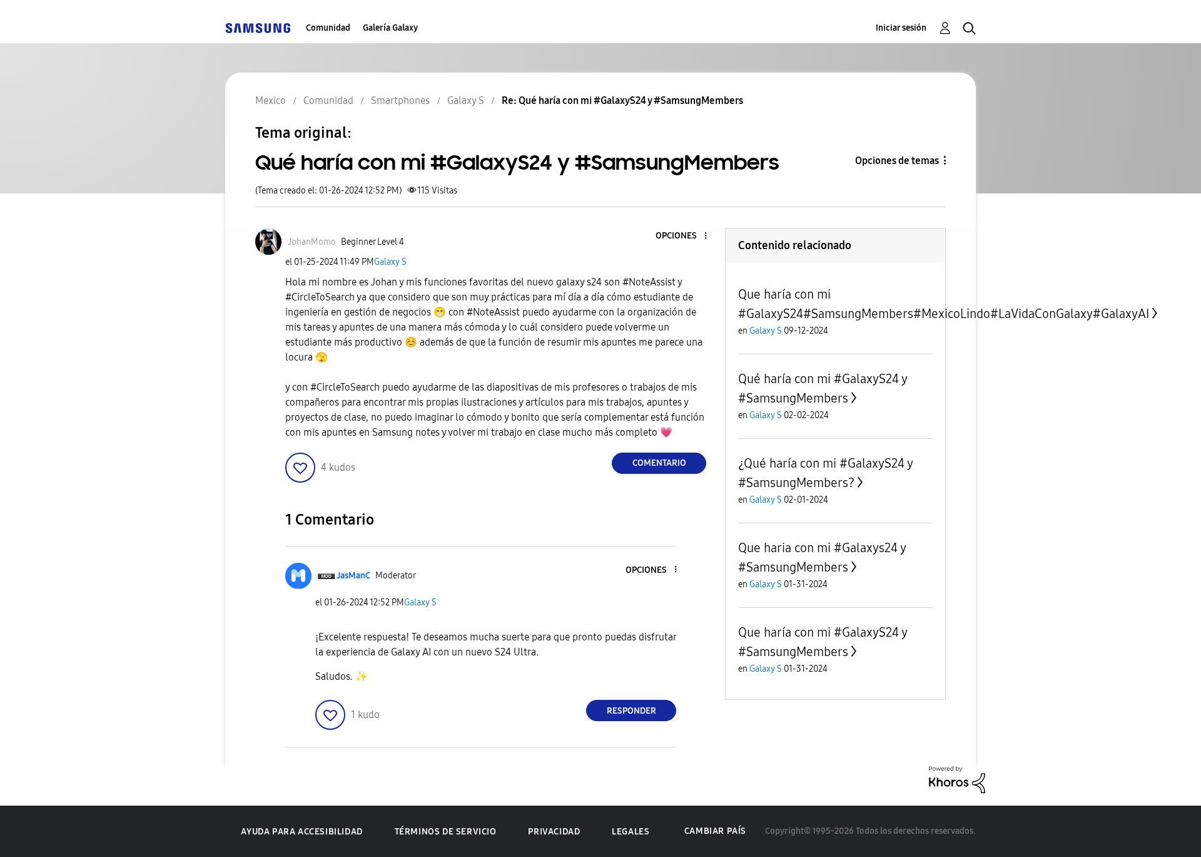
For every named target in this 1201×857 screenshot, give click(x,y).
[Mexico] (257, 28)
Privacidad (554, 831)
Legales (630, 831)
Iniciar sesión (901, 28)
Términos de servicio (446, 831)
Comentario (659, 463)
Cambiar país (715, 831)
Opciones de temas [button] (897, 161)
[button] (685, 236)
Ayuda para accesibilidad (301, 831)
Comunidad (328, 28)
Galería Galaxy (390, 28)
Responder (631, 711)
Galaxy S (390, 262)
